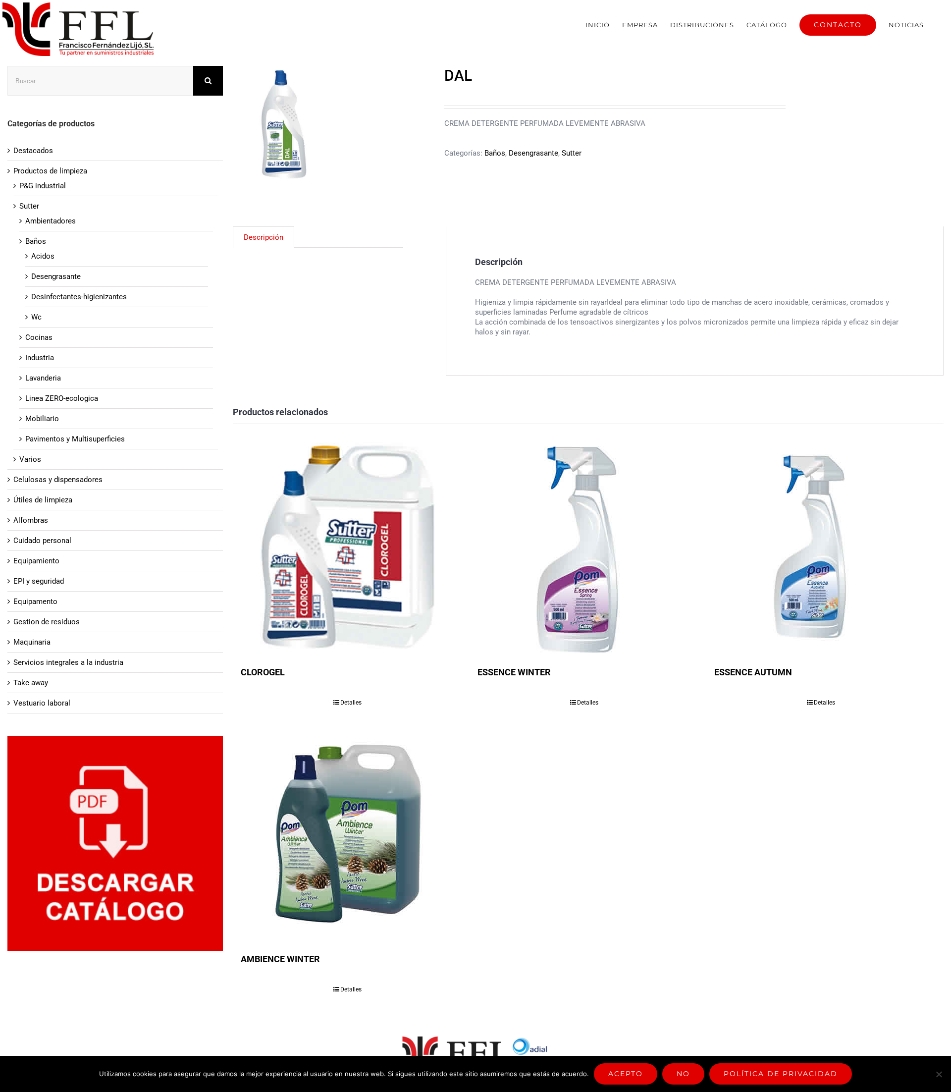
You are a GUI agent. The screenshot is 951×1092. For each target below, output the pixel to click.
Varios (30, 459)
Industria (39, 357)
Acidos (42, 256)
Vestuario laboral (41, 703)
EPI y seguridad (38, 581)
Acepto (625, 1073)
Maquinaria (32, 642)
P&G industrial (42, 185)
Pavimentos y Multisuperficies (75, 439)
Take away (30, 682)
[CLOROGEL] (347, 546)
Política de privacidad (781, 1073)
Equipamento (35, 601)
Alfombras (30, 520)
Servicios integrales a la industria (68, 662)
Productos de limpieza (50, 170)
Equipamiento (36, 560)
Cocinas (39, 337)
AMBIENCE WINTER (280, 959)
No (683, 1073)
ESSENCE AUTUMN (753, 672)
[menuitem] (597, 25)
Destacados (33, 150)
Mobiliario (42, 418)
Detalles (351, 702)
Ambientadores (50, 221)
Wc (36, 317)
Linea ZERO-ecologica (61, 398)
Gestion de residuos (46, 621)
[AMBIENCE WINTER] (347, 833)
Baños (494, 153)
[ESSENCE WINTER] (584, 546)
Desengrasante (533, 153)
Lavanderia (43, 378)
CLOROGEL (263, 672)
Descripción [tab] (263, 237)
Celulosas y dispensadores (58, 479)
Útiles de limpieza (42, 499)
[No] (939, 1074)
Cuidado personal (42, 540)
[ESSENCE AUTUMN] (821, 546)
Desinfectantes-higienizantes (79, 296)
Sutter (571, 153)
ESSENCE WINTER (514, 672)
